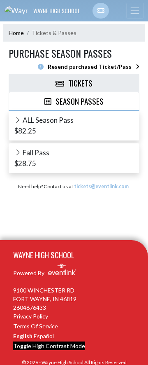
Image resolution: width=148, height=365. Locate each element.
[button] (100, 11)
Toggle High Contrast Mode (49, 345)
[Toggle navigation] (134, 11)
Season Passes (80, 101)
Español (44, 335)
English (22, 335)
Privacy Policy (30, 316)
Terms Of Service (35, 326)
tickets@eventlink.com (101, 186)
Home (16, 32)
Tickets (80, 83)
